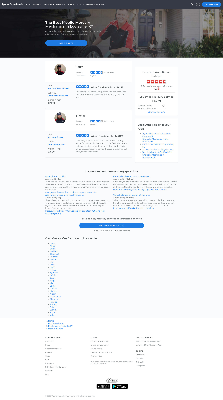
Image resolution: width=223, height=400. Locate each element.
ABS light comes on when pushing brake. (64, 195)
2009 (130, 208)
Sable (157, 190)
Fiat (51, 262)
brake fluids (58, 211)
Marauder (91, 192)
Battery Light (144, 190)
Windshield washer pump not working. (131, 195)
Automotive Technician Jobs (148, 341)
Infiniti (53, 275)
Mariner (150, 208)
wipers (124, 208)
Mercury (49, 192)
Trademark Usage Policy (101, 352)
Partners (49, 370)
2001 (152, 190)
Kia (51, 283)
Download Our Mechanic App (148, 345)
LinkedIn (140, 358)
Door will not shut (57, 144)
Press (47, 345)
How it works (32, 4)
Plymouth (54, 299)
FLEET (79, 4)
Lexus (52, 286)
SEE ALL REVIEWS (156, 112)
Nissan (53, 294)
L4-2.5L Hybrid (139, 208)
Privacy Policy (96, 349)
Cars (47, 360)
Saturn (53, 304)
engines (57, 192)
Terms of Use (96, 356)
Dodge (53, 259)
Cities (69, 4)
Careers (48, 352)
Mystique (73, 211)
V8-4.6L (83, 192)
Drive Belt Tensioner (58, 96)
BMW (52, 246)
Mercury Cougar (56, 137)
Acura (52, 243)
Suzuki (53, 310)
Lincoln (53, 288)
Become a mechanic (95, 4)
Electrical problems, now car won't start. (131, 176)
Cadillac (53, 251)
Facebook (140, 355)
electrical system (129, 190)
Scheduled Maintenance (55, 367)
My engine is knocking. (56, 176)
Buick (52, 249)
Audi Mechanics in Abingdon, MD (157, 149)
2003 (77, 192)
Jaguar (53, 278)
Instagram (140, 366)
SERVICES (48, 4)
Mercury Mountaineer (58, 88)
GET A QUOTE (211, 4)
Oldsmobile (55, 296)
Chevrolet (54, 254)
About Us (49, 341)
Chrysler (54, 257)
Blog (47, 374)
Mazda (53, 291)
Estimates (49, 363)
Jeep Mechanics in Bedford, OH (156, 152)
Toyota (53, 312)
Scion (52, 307)
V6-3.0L (164, 190)
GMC (52, 267)
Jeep (52, 281)
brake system (85, 211)
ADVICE (59, 4)
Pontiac (53, 302)
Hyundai (54, 273)
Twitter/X (140, 362)
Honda (53, 270)
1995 (67, 211)
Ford (52, 265)
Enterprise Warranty (99, 345)
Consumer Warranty (99, 341)
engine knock (67, 192)
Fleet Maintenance (53, 349)
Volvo (52, 315)
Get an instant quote (111, 225)
